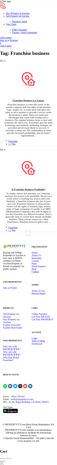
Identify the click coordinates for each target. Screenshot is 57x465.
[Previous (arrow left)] (1, 461)
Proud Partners (39, 266)
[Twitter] (15, 386)
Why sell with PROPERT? (11, 353)
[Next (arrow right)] (4, 461)
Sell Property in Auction (17, 16)
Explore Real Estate (12, 327)
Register (14, 40)
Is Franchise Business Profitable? (29, 189)
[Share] (4, 458)
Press (34, 263)
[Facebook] (10, 386)
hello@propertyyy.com (22, 399)
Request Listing (19, 21)
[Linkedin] (30, 386)
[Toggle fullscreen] (7, 458)
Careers (35, 261)
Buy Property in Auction (18, 13)
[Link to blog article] (28, 79)
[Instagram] (20, 386)
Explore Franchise (12, 325)
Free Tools (11, 24)
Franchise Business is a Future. (29, 100)
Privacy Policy (39, 293)
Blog (34, 269)
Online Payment (39, 314)
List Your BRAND (41, 316)
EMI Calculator (19, 29)
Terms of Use (38, 291)
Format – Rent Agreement (24, 32)
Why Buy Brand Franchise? (11, 358)
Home (35, 252)
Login (34, 338)
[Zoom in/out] (10, 458)
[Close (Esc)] (1, 458)
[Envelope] (25, 386)
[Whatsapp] (5, 386)
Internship (36, 258)
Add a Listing (38, 341)
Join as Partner (10, 288)
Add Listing (6, 37)
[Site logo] (3, 8)
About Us (36, 255)
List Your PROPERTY (43, 319)
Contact (35, 272)
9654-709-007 (18, 396)
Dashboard (37, 343)
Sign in (3, 40)
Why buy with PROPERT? (11, 348)
